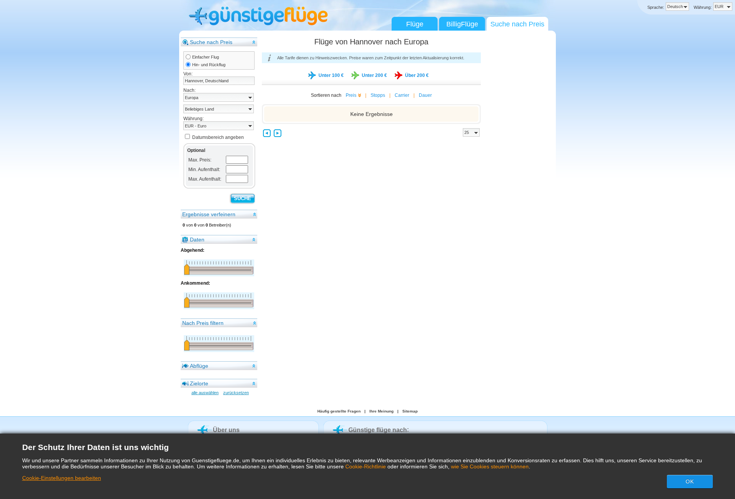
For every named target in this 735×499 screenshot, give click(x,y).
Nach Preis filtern (203, 323)
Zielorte (199, 383)
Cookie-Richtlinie (365, 466)
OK (690, 481)
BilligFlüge (462, 24)
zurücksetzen (236, 392)
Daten (197, 239)
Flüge (414, 24)
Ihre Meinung (381, 411)
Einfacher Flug (205, 57)
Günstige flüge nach (377, 430)
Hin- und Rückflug (208, 64)
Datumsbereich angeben (218, 137)
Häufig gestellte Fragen (339, 411)
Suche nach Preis (517, 24)
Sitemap (410, 411)
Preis (351, 95)
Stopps (378, 95)
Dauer (425, 95)
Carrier (402, 95)
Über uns (226, 430)
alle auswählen (205, 392)
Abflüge (199, 366)
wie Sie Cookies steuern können (490, 466)
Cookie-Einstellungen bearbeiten (61, 478)
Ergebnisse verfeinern (208, 214)
